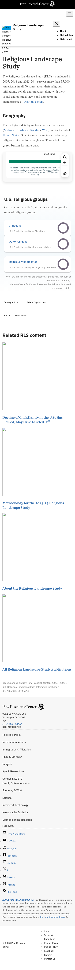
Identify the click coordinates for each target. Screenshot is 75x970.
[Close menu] (56, 24)
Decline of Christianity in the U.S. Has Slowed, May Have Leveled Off (32, 419)
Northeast (22, 130)
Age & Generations (13, 771)
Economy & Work (12, 790)
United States (11, 135)
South (34, 130)
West (45, 130)
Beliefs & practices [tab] (36, 302)
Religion (7, 764)
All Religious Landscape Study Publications (37, 669)
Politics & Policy (11, 734)
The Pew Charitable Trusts (52, 916)
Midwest (9, 130)
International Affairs (14, 742)
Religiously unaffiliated (23, 262)
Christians (15, 225)
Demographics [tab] (11, 302)
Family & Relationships (15, 783)
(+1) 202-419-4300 (12, 724)
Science (7, 797)
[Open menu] (69, 14)
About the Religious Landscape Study (32, 588)
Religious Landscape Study (28, 27)
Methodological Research (17, 819)
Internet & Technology (15, 805)
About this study (32, 101)
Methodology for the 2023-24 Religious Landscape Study (33, 505)
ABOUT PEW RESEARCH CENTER (18, 899)
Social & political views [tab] (15, 315)
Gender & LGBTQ (12, 778)
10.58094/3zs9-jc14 (18, 691)
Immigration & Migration (16, 749)
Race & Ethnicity (12, 756)
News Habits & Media (15, 812)
